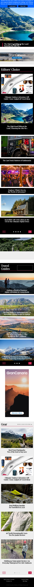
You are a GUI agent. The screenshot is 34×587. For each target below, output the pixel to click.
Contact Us (9, 581)
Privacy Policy (25, 579)
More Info (23, 6)
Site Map (25, 581)
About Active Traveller (9, 579)
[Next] (30, 231)
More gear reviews (24, 424)
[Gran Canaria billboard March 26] (17, 56)
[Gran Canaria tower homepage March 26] (17, 393)
